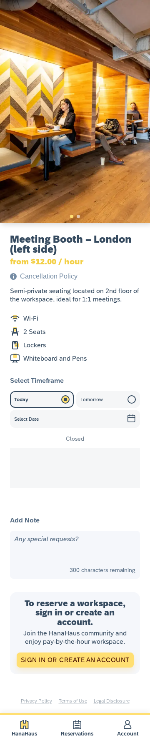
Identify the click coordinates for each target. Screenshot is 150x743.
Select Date (26, 419)
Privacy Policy (36, 701)
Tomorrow (91, 399)
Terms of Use (73, 701)
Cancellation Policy (49, 276)
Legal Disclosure (112, 701)
